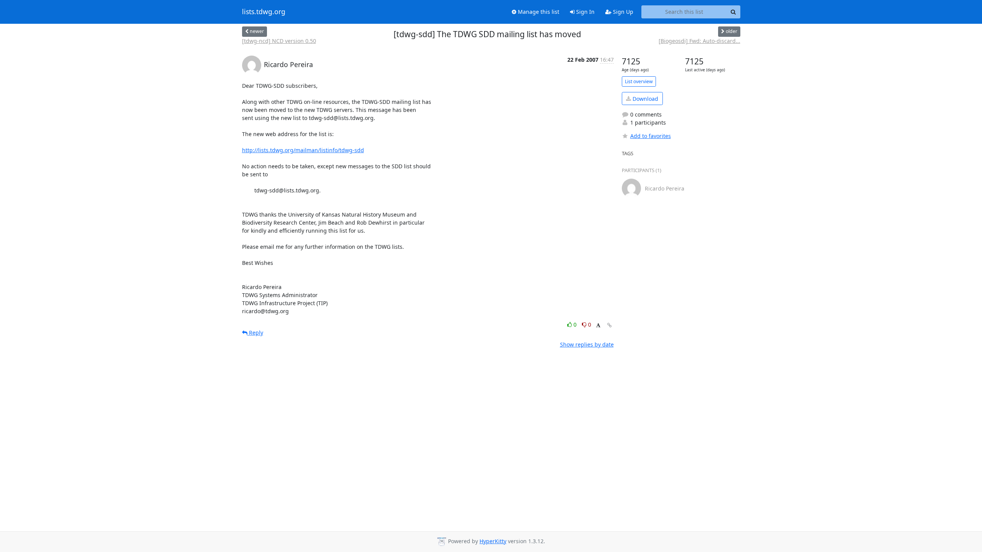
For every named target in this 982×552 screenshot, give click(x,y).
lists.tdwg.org (263, 11)
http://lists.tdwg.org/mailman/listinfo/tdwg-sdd (303, 150)
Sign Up (622, 11)
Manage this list (537, 11)
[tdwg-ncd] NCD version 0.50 (279, 40)
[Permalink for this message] (609, 325)
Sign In (585, 11)
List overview (639, 81)
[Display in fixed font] (598, 325)
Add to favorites (650, 136)
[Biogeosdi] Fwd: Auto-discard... (699, 40)
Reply (255, 332)
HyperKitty (492, 541)
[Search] (733, 11)
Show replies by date (587, 344)
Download (644, 98)
